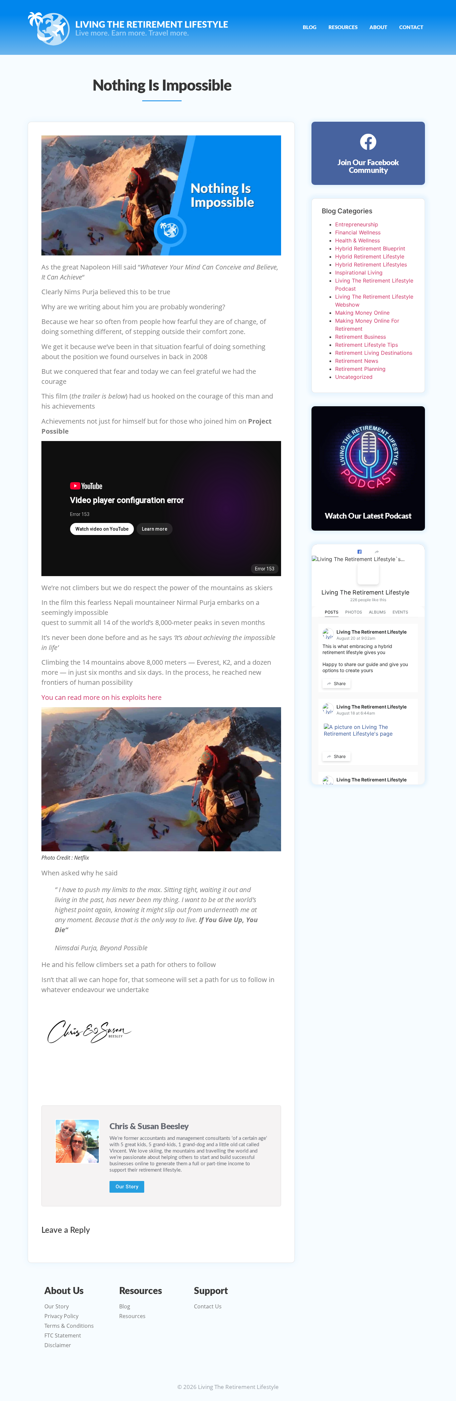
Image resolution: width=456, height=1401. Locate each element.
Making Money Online (362, 312)
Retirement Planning (360, 368)
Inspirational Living (359, 272)
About (378, 27)
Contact (411, 27)
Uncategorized (354, 376)
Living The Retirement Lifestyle (365, 592)
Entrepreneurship (356, 224)
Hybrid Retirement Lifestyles (371, 264)
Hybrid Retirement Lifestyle (369, 256)
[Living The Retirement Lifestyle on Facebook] (368, 573)
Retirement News (356, 360)
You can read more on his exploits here (101, 697)
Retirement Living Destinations (373, 352)
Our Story (127, 1187)
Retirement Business (360, 336)
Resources (343, 27)
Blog (309, 27)
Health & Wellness (357, 240)
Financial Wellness (358, 232)
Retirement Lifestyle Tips (366, 344)
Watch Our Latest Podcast (368, 516)
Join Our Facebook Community (368, 166)
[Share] (377, 551)
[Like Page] (359, 551)
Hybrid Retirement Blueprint (370, 248)
